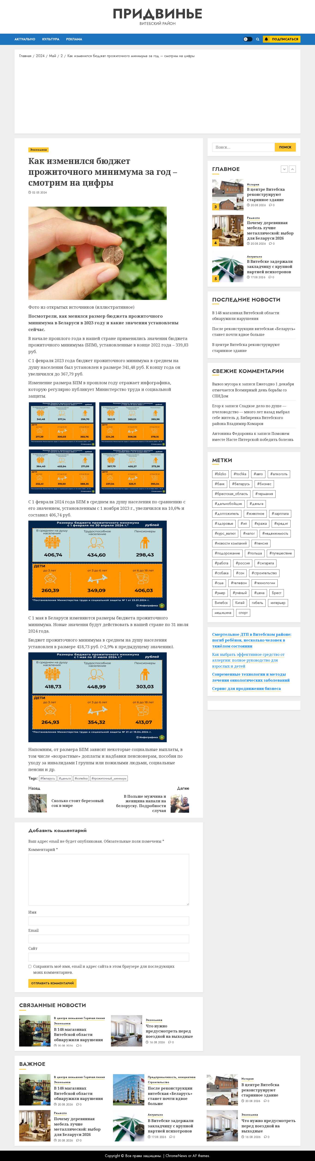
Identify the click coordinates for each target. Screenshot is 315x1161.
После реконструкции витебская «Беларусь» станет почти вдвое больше (253, 331)
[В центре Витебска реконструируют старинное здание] (228, 194)
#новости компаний (231, 543)
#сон (240, 573)
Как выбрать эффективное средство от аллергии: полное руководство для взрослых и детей (248, 660)
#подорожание (227, 553)
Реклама (74, 39)
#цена (259, 592)
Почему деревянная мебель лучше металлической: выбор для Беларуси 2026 (270, 230)
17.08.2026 (258, 277)
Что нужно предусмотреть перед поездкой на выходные (169, 1031)
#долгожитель (227, 513)
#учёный (240, 592)
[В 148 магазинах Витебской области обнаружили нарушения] (35, 1031)
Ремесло (253, 218)
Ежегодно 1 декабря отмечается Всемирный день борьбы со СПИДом (253, 389)
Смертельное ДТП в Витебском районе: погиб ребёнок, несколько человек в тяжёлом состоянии (251, 640)
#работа (221, 563)
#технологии (264, 583)
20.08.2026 (65, 1046)
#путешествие (280, 553)
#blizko (220, 474)
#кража (260, 523)
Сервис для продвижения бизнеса (246, 688)
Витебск (221, 602)
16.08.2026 (157, 1042)
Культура (50, 39)
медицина (223, 612)
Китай (239, 602)
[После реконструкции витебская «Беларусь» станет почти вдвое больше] (128, 1089)
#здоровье (224, 523)
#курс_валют (225, 533)
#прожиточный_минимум (109, 778)
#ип (244, 523)
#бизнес (264, 484)
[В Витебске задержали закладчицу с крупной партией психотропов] (228, 266)
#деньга (65, 778)
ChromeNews (176, 1155)
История (253, 185)
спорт (243, 612)
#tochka (240, 474)
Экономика (38, 150)
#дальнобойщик (228, 503)
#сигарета (265, 563)
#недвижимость (275, 533)
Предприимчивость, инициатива (172, 1077)
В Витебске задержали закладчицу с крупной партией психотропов (270, 266)
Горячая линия (94, 1018)
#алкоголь (279, 474)
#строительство (264, 573)
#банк (220, 484)
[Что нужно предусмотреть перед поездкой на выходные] (126, 1031)
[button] (258, 39)
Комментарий (43, 849)
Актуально (25, 39)
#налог (249, 533)
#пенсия (261, 543)
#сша (219, 583)
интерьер (277, 602)
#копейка (81, 778)
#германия (264, 493)
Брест (276, 592)
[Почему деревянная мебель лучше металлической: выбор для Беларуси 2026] (228, 230)
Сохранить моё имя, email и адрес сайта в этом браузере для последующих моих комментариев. (103, 969)
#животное (255, 513)
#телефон (239, 583)
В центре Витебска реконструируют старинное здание (266, 194)
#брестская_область (231, 493)
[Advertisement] (157, 95)
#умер (220, 592)
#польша (254, 553)
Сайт (32, 948)
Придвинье (157, 14)
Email (33, 930)
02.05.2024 (39, 193)
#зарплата (280, 513)
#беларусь (47, 778)
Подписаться (285, 39)
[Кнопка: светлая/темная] (248, 39)
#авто (258, 474)
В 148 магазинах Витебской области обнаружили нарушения (78, 1034)
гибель (257, 602)
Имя (32, 912)
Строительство (158, 1082)
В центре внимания (68, 1018)
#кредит (281, 523)
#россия (243, 563)
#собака (222, 573)
